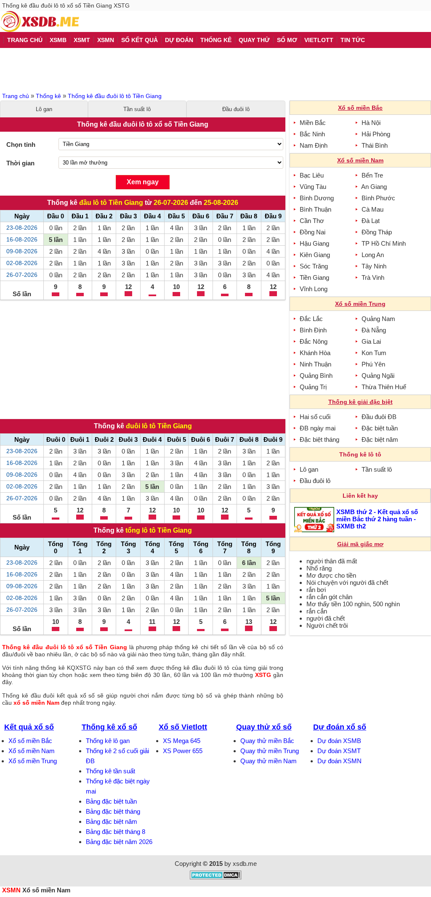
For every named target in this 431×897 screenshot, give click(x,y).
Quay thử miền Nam (268, 760)
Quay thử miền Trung (269, 750)
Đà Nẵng (374, 330)
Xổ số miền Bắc (30, 740)
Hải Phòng (376, 134)
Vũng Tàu (313, 186)
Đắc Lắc (311, 318)
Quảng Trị (313, 386)
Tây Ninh (374, 266)
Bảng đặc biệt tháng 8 (115, 831)
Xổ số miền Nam (31, 750)
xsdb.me (245, 863)
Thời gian (20, 163)
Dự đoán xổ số (339, 727)
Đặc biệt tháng (319, 439)
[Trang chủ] (39, 21)
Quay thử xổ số (264, 727)
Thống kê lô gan (108, 740)
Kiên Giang (315, 254)
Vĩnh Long (313, 288)
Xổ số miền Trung (32, 760)
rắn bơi (316, 589)
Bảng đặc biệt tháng (113, 811)
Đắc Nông (313, 341)
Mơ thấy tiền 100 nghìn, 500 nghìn (353, 604)
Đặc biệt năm (380, 439)
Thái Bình (375, 145)
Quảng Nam (378, 318)
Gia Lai (371, 341)
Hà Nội (371, 122)
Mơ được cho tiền (331, 575)
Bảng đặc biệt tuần (111, 801)
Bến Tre (372, 175)
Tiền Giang (314, 277)
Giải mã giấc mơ (360, 544)
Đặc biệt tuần (380, 428)
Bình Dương (317, 198)
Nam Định (313, 145)
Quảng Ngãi (378, 375)
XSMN (11, 890)
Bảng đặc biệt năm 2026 (119, 841)
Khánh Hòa (315, 352)
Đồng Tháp (377, 232)
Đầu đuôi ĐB (379, 416)
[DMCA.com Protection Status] (216, 877)
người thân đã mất (331, 561)
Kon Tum (374, 352)
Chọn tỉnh (20, 144)
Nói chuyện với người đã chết (347, 582)
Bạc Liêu (312, 175)
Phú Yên (373, 364)
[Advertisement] (215, 69)
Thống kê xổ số (109, 727)
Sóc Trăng (314, 266)
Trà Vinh (373, 277)
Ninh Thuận (315, 364)
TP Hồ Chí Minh (384, 243)
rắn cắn (316, 611)
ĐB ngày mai (317, 428)
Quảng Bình (316, 375)
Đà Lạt (371, 220)
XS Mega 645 (181, 740)
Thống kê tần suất (110, 771)
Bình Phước (378, 198)
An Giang (374, 186)
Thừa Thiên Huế (384, 386)
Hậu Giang (314, 243)
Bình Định (313, 330)
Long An (373, 254)
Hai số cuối (315, 416)
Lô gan (44, 109)
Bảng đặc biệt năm (111, 821)
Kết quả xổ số (29, 727)
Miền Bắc (313, 122)
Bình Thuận (315, 209)
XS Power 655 (182, 750)
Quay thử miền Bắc (267, 740)
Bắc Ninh (312, 134)
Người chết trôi (327, 625)
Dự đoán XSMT (339, 750)
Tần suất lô (137, 109)
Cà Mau (372, 209)
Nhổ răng (319, 568)
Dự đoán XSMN (339, 760)
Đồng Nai (312, 232)
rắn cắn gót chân (329, 596)
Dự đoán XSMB (339, 740)
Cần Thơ (312, 220)
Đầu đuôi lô (236, 109)
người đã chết (325, 618)
